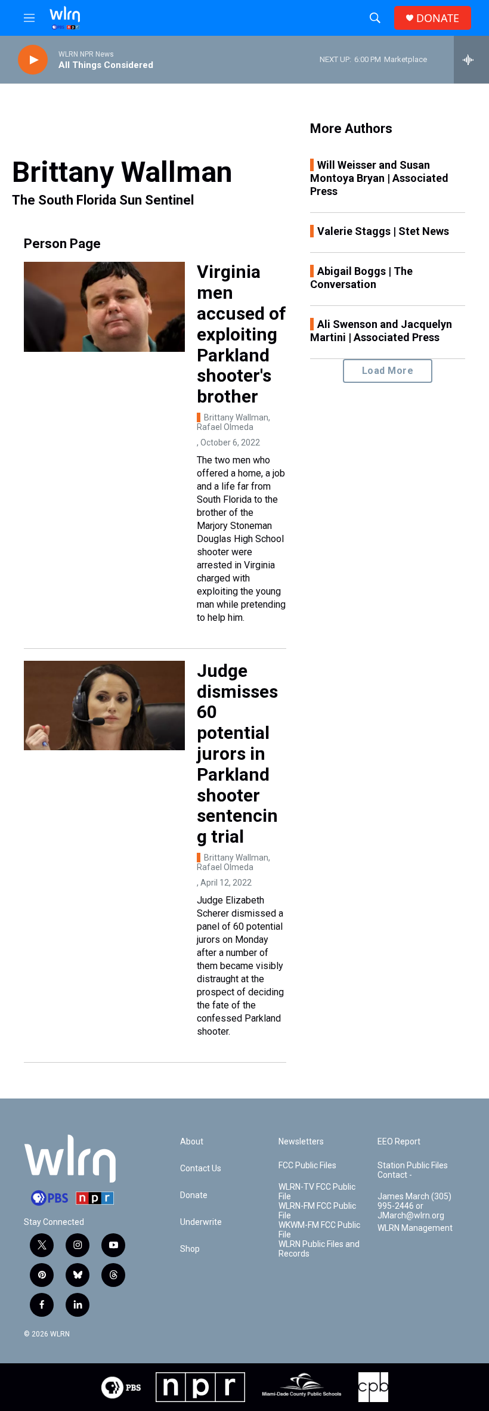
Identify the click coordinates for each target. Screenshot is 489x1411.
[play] (32, 60)
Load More (388, 370)
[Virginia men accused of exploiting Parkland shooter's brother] (104, 306)
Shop (190, 1249)
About (191, 1141)
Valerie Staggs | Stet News (383, 231)
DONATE (437, 18)
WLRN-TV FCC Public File (316, 1192)
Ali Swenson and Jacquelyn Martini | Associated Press (381, 331)
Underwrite (201, 1222)
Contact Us (200, 1168)
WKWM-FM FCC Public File (319, 1230)
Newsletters (301, 1141)
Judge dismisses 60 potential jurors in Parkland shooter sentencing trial (237, 753)
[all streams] (471, 59)
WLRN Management (415, 1228)
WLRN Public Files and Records (319, 1249)
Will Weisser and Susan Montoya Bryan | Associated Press (379, 178)
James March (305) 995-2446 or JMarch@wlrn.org (414, 1206)
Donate (194, 1195)
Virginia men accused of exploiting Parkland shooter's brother (241, 334)
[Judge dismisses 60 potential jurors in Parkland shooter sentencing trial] (104, 705)
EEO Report (398, 1141)
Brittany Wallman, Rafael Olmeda (233, 422)
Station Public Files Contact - (412, 1170)
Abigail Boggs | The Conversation (361, 277)
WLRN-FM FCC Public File (317, 1211)
